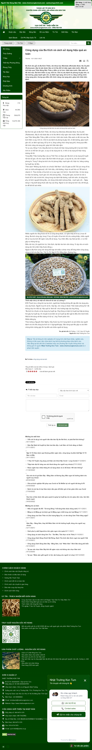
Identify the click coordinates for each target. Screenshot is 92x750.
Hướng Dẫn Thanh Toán (12, 578)
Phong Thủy (7, 67)
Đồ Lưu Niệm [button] (44, 32)
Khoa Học (6, 76)
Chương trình (7, 86)
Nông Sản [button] (32, 32)
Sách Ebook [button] (13, 37)
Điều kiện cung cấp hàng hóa (13, 587)
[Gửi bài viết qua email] (80, 61)
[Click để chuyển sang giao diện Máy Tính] (8, 746)
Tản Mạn (6, 72)
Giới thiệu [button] (64, 32)
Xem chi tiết (79, 6)
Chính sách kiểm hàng (11, 591)
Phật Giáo (6, 81)
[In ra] (84, 61)
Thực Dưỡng (7, 53)
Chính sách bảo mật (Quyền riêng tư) (16, 571)
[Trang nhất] (4, 32)
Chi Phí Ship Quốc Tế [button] (28, 37)
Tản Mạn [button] (75, 32)
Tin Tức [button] (55, 32)
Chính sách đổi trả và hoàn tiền (14, 581)
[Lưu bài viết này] (88, 61)
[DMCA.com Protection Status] (9, 734)
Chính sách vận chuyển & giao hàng (16, 584)
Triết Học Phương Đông (11, 63)
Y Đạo (5, 58)
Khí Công (6, 49)
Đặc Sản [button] (23, 32)
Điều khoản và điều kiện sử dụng (15, 574)
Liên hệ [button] (42, 37)
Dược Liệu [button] (12, 32)
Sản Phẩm (6, 90)
